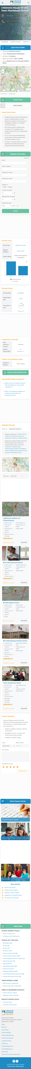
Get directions (12, 94)
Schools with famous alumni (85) (12, 977)
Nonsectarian (20, 251)
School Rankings (6, 1033)
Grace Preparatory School (14, 453)
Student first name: (7, 172)
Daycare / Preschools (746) (10, 953)
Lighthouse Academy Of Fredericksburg (14, 446)
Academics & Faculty (15, 42)
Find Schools (5, 1030)
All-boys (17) (6, 948)
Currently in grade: (7, 190)
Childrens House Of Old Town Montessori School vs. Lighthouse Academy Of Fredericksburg (16, 436)
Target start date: (6, 203)
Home (3, 1024)
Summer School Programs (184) (11, 956)
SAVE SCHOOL (17, 105)
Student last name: (7, 179)
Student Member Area (8, 1035)
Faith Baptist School (12, 603)
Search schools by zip (9, 934)
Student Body (4, 42)
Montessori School (15, 51)
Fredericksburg (18, 16)
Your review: (5, 750)
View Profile (24, 542)
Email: (3, 160)
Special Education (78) (9, 961)
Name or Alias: (20, 743)
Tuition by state (7, 1002)
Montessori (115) (7, 951)
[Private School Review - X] (13, 1061)
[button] (3, 767)
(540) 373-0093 (13, 21)
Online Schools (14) (8, 969)
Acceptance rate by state (10, 1005)
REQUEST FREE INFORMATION (16, 372)
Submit (15, 211)
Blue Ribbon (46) (7, 943)
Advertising (5, 1052)
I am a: (4, 743)
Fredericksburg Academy (12, 449)
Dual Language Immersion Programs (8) (14, 959)
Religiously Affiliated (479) (10, 971)
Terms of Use (11, 1066)
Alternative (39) (7, 964)
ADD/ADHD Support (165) (10, 966)
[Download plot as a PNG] (27, 262)
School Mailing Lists (7, 1049)
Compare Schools (6, 1041)
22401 (26, 16)
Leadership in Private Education (13, 895)
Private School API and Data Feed (11, 1054)
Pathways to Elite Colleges (11, 893)
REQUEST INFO (18, 100)
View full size (4, 94)
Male (4, 187)
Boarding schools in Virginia (10, 995)
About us (4, 1027)
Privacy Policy (20, 1066)
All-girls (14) (6, 946)
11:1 (23, 351)
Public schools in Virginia (10, 993)
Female (10, 187)
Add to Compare (9, 543)
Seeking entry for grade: (8, 197)
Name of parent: (6, 166)
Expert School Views (10, 888)
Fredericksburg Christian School (18, 451)
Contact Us (5, 1044)
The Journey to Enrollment (11, 898)
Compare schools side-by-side (11, 936)
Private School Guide (7, 1038)
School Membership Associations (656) (13, 974)
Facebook (17, 1061)
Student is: (5, 185)
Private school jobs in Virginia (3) (12, 986)
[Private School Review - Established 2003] (15, 3)
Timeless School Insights (11, 890)
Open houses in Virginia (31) (10, 983)
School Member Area (7, 1046)
